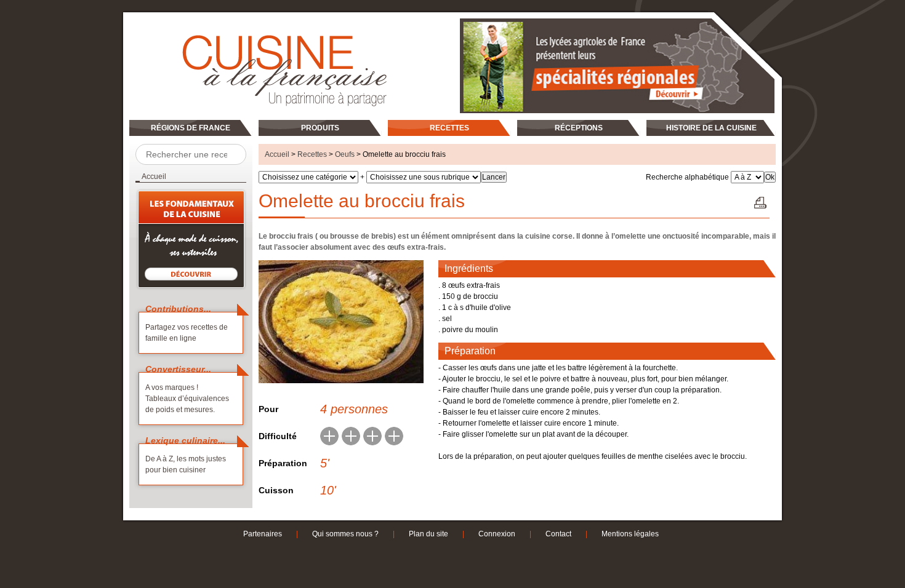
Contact (558, 534)
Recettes (312, 154)
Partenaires (262, 534)
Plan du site (428, 534)
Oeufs (345, 154)
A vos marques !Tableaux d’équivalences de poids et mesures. (187, 398)
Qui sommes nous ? (345, 534)
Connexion (496, 534)
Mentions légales (630, 534)
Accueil (277, 154)
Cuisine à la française (171, 23)
